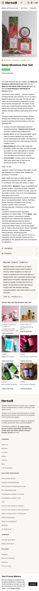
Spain (8, 430)
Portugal (24, 428)
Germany (4, 428)
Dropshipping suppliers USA (11, 498)
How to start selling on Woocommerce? (15, 510)
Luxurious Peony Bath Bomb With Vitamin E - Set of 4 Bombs (10, 330)
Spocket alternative (8, 540)
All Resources (6, 529)
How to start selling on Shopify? (13, 506)
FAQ (3, 502)
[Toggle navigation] (3, 2)
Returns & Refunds (8, 558)
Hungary (10, 432)
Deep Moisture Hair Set (33, 8)
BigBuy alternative (8, 544)
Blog (3, 464)
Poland (22, 426)
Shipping (4, 554)
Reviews (4, 448)
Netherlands (17, 428)
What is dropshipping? (9, 521)
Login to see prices (7, 73)
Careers (4, 460)
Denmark (4, 432)
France (30, 428)
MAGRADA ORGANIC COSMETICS (9, 325)
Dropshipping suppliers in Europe (13, 494)
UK (18, 426)
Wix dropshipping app (9, 490)
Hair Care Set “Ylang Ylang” (28, 356)
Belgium (21, 430)
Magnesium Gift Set (8, 356)
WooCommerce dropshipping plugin (14, 486)
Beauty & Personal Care (10, 8)
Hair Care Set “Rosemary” (10, 384)
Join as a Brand (7, 468)
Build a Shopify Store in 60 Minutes (14, 513)
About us (5, 444)
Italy (12, 430)
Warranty (5, 562)
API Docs (5, 525)
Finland (16, 430)
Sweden (27, 426)
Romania (10, 428)
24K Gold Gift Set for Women (26, 328)
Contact (4, 452)
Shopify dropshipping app (10, 482)
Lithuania (27, 430)
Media (4, 456)
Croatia (4, 430)
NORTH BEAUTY (25, 324)
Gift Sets (24, 8)
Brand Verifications (8, 517)
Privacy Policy (15, 588)
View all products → (12, 297)
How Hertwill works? (9, 478)
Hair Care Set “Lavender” (28, 384)
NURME (4, 354)
